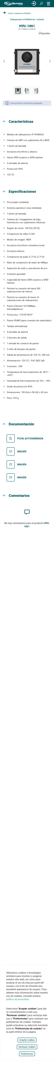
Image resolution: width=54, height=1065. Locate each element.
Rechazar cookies (27, 1046)
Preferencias (27, 1053)
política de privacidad (17, 999)
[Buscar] (41, 3)
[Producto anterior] (4, 61)
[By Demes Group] (14, 3)
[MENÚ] (48, 3)
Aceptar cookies (27, 1039)
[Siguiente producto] (50, 61)
